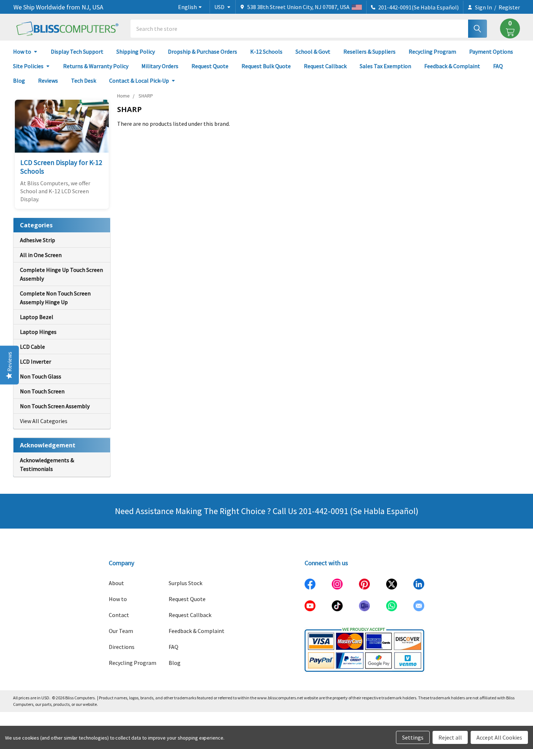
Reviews (48, 80)
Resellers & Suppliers (369, 51)
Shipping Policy (135, 51)
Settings (412, 737)
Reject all (450, 737)
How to (22, 51)
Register (509, 7)
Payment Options (491, 51)
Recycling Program (432, 51)
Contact (119, 614)
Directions (122, 646)
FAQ (498, 66)
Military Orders (159, 66)
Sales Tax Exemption (385, 66)
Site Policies (28, 66)
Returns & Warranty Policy (95, 66)
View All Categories (43, 421)
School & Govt (313, 51)
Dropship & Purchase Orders (202, 51)
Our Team (121, 630)
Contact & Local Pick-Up (139, 80)
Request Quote (209, 66)
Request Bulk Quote (266, 66)
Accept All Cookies (499, 737)
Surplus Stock (185, 583)
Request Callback (325, 66)
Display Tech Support (77, 51)
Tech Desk (83, 80)
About (116, 583)
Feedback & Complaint (452, 66)
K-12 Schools (266, 51)
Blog (19, 80)
